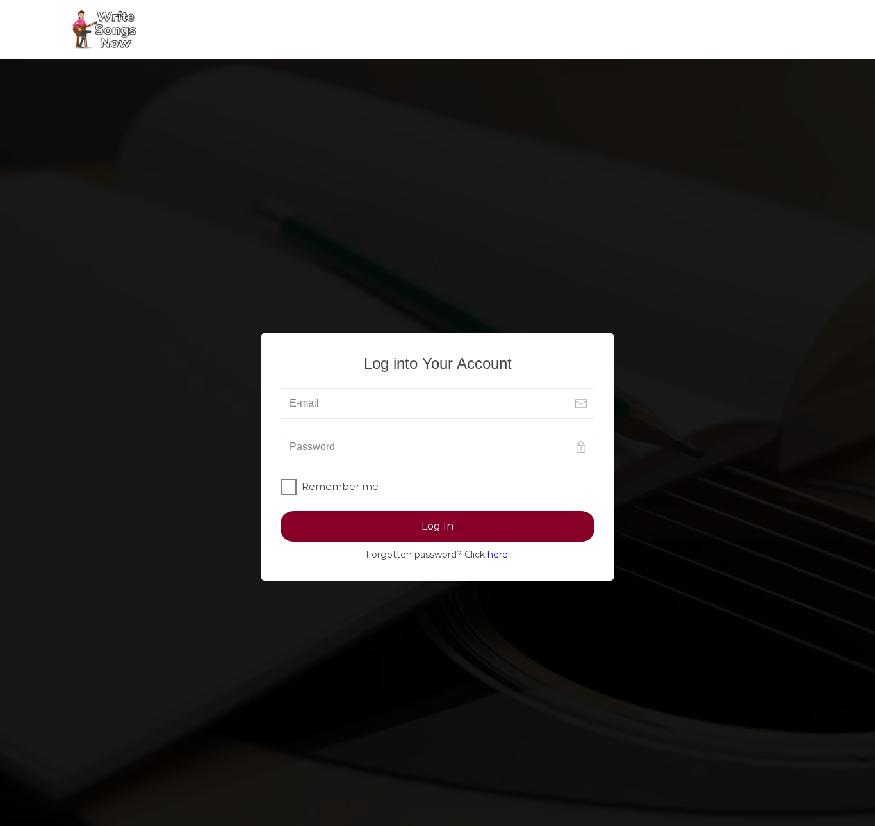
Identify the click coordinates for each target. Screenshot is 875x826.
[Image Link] (104, 29)
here (497, 554)
